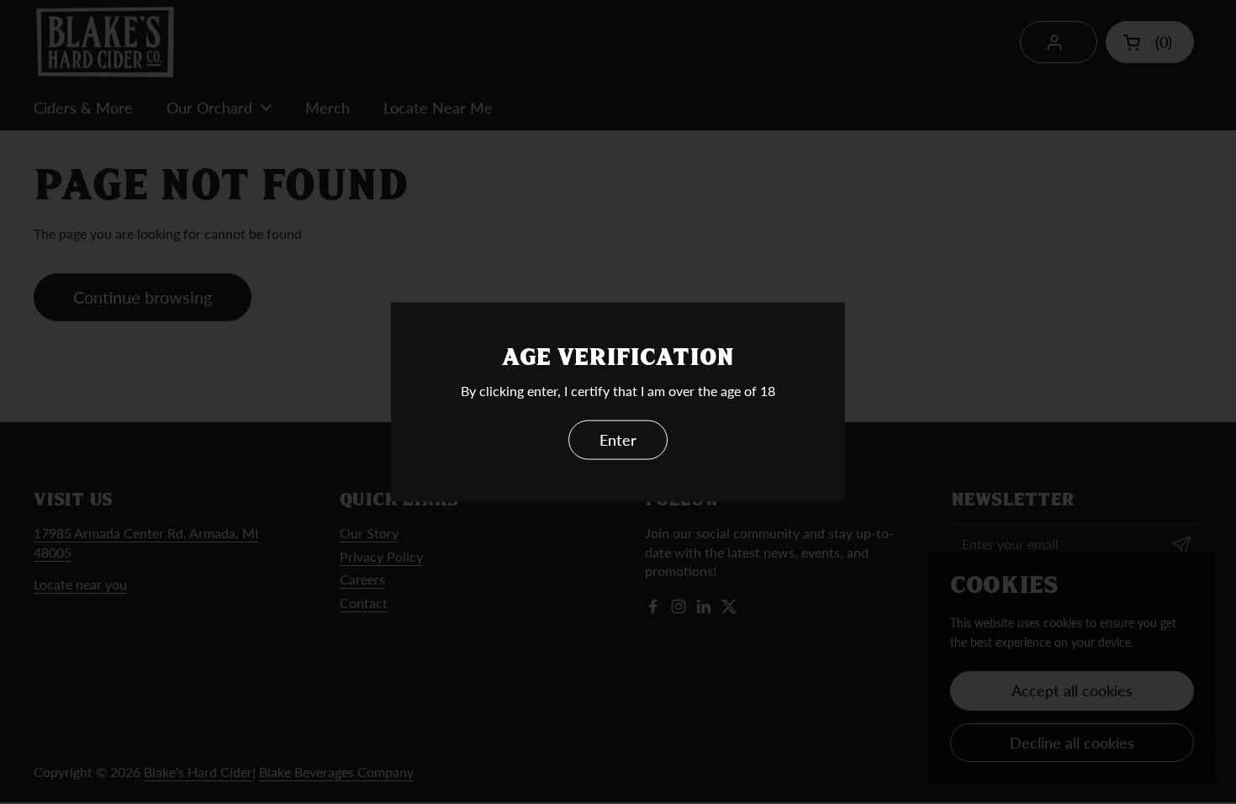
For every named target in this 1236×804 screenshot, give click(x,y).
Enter (618, 440)
